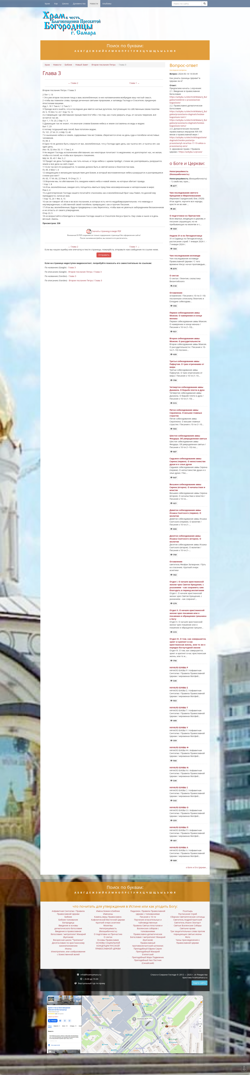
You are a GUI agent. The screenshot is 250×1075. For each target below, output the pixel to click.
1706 (174, 660)
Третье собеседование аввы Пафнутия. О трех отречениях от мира (187, 364)
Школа (65, 3)
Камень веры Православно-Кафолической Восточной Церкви (108, 918)
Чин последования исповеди (185, 255)
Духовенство (79, 3)
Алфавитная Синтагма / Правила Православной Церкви (68, 912)
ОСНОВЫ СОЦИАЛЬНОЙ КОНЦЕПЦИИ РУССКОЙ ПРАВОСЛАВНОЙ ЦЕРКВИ (108, 945)
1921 (174, 331)
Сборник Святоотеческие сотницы (187, 916)
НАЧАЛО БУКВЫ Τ (179, 707)
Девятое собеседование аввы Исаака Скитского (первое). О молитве (185, 513)
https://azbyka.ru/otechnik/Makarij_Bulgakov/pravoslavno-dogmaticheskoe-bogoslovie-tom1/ (188, 114)
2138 (174, 286)
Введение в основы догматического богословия (68, 927)
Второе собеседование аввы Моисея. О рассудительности (185, 340)
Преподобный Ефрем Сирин (148, 948)
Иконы (68, 948)
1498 (174, 720)
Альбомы (106, 3)
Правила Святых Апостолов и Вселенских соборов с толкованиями (147, 928)
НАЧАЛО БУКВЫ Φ (179, 747)
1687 (174, 451)
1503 (174, 701)
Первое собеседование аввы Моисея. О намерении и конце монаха (186, 315)
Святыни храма (187, 928)
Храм (47, 3)
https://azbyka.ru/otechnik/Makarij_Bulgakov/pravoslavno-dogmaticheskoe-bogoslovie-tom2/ (188, 123)
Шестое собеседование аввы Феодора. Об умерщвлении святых (188, 437)
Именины (108, 914)
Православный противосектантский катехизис (147, 944)
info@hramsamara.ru (90, 974)
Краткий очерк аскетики (108, 922)
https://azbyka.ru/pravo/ (190, 151)
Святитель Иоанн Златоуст (187, 922)
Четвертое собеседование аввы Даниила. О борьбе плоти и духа (187, 388)
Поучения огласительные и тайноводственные (148, 921)
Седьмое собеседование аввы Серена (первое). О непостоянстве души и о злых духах (187, 461)
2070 (174, 269)
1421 (174, 503)
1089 (174, 860)
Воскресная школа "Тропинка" (68, 940)
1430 (174, 354)
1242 (174, 800)
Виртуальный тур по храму (91, 983)
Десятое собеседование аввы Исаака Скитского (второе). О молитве (185, 538)
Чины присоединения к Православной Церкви (188, 941)
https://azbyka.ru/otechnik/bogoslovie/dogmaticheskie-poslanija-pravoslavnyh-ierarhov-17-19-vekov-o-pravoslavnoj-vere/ (188, 141)
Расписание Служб (187, 914)
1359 (174, 740)
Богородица (68, 922)
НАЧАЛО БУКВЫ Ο (179, 807)
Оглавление (176, 292)
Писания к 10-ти (148, 916)
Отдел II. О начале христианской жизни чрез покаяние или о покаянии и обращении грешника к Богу (188, 614)
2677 (174, 186)
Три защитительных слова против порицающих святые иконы (187, 933)
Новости (94, 3)
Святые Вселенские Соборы (188, 925)
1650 (174, 529)
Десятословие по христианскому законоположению (68, 944)
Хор (56, 3)
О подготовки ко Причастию (185, 215)
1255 (174, 820)
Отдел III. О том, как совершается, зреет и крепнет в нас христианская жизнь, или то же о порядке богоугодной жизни (188, 643)
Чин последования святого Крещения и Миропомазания (185, 194)
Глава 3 (72, 267)
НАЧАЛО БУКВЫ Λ (179, 847)
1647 (174, 477)
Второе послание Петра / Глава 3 (85, 271)
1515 (174, 403)
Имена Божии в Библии (108, 911)
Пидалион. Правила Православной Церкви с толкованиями (147, 912)
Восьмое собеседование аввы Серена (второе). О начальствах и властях (187, 487)
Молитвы (108, 925)
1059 (174, 229)
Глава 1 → (134, 83)
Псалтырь (188, 911)
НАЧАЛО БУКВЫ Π (179, 827)
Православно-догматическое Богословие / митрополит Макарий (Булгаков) (147, 937)
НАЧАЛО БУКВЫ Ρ (179, 667)
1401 (174, 840)
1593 (174, 429)
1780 (174, 380)
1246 (174, 681)
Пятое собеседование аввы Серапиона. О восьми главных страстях (186, 413)
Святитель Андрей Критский (187, 919)
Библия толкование (68, 919)
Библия (68, 64)
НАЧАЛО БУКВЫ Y (179, 727)
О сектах (174, 275)
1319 (174, 632)
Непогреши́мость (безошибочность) (179, 173)
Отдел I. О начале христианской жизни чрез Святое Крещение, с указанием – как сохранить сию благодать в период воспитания (187, 586)
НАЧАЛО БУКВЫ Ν (179, 767)
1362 (174, 575)
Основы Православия (108, 940)
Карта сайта (199, 982)
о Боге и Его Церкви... (196, 867)
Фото (187, 937)
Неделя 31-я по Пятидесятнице (186, 235)
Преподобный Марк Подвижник (148, 957)
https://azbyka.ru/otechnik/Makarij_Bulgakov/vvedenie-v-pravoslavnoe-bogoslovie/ (188, 100)
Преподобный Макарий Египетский (148, 953)
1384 (174, 249)
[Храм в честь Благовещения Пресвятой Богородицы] (125, 24)
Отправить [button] (103, 255)
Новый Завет (81, 64)
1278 (174, 603)
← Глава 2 (73, 83)
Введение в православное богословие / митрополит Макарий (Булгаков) (68, 934)
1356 (174, 306)
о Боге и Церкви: (187, 163)
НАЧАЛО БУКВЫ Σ (179, 687)
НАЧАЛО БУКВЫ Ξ (179, 787)
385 (174, 209)
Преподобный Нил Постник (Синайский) (147, 961)
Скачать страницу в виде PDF (106, 231)
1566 (174, 760)
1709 (174, 555)
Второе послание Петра (103, 64)
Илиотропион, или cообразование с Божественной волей (68, 953)
